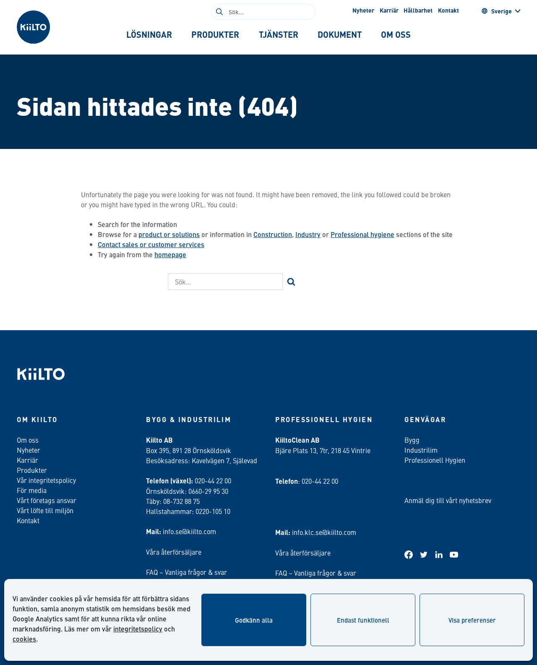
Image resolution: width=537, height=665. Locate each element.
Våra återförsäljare (173, 551)
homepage (170, 254)
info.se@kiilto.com (189, 531)
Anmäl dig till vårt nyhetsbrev (447, 500)
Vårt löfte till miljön (45, 510)
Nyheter (363, 10)
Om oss (28, 439)
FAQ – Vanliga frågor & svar (186, 571)
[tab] (149, 34)
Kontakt (448, 10)
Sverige (501, 11)
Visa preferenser (472, 619)
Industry (308, 234)
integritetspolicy (137, 629)
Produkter (32, 470)
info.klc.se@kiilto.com (324, 532)
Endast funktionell (363, 619)
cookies (24, 639)
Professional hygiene (362, 234)
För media (32, 490)
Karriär (389, 10)
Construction (272, 234)
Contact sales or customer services (151, 244)
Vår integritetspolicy (46, 480)
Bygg (412, 439)
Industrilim (421, 449)
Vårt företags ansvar (46, 500)
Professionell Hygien (434, 459)
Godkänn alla (254, 619)
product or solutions (169, 234)
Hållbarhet (418, 10)
